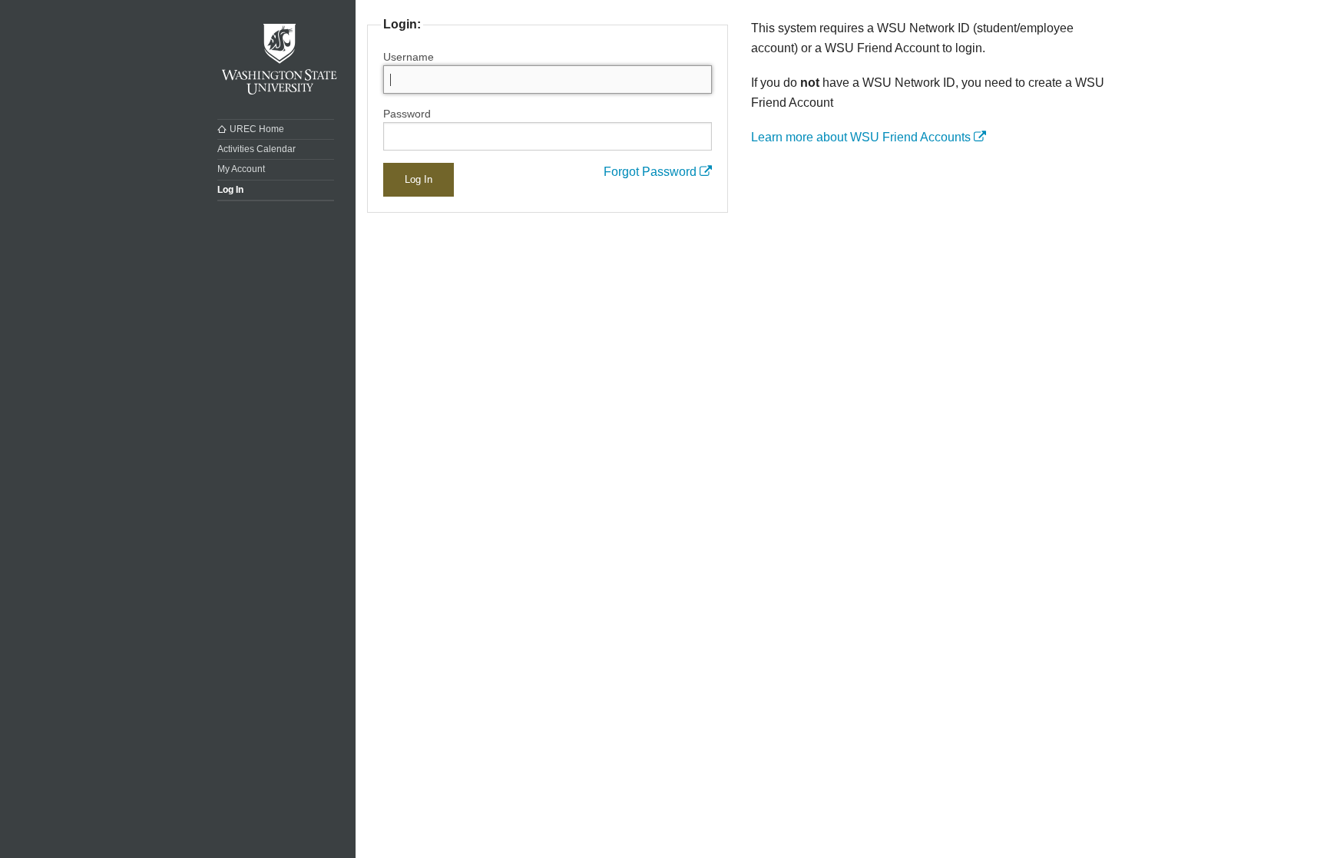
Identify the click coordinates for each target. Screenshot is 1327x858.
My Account (241, 169)
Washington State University (280, 59)
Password (407, 114)
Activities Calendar (256, 149)
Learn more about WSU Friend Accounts (862, 137)
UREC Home (257, 129)
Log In (230, 189)
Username (408, 57)
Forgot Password (652, 171)
